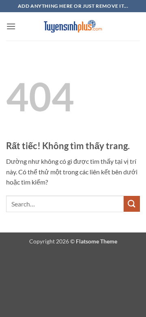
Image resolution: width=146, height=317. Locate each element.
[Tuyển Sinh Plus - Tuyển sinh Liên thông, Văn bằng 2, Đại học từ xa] (73, 26)
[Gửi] (132, 204)
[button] (11, 26)
